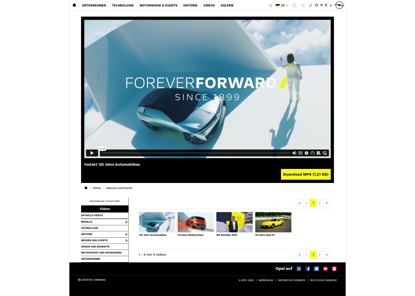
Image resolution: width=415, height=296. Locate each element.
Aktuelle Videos (92, 215)
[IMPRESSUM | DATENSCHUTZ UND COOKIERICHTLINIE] (294, 5)
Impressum (266, 280)
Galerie (227, 5)
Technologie (123, 5)
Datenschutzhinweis (291, 280)
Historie (190, 5)
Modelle (87, 222)
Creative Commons (93, 280)
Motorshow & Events (158, 5)
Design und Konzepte (95, 246)
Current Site (113, 201)
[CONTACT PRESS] (302, 5)
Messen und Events (94, 240)
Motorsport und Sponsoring (101, 252)
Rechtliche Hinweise (323, 280)
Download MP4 (306, 174)
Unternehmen (94, 5)
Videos (209, 5)
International (96, 201)
